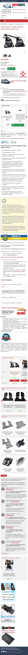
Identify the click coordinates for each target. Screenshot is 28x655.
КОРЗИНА (3, 15)
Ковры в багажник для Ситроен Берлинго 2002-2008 (20, 433)
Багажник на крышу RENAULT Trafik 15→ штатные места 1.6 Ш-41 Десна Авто (15, 505)
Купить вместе (18, 125)
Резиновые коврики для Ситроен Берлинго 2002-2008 (7, 433)
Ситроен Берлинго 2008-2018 (17, 138)
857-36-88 (6, 11)
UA (24, 1)
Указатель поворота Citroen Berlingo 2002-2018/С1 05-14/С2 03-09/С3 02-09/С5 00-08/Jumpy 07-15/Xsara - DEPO (20, 117)
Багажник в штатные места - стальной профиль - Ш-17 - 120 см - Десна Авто (14, 531)
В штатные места (19, 23)
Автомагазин (4, 23)
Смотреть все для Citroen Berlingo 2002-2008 (12, 257)
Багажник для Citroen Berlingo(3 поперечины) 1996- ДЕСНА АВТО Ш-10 (9, 574)
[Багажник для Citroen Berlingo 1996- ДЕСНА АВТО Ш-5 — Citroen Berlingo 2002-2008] (14, 42)
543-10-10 (6, 13)
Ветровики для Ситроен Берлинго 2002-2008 (20, 470)
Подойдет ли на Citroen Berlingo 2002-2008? (12, 285)
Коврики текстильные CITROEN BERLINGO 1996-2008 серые (8, 406)
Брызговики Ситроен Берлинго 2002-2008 (20, 451)
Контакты (14, 1)
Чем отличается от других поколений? (12, 302)
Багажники (11, 23)
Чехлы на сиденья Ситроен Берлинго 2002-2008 (7, 470)
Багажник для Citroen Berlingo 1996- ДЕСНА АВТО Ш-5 (7, 117)
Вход (25, 17)
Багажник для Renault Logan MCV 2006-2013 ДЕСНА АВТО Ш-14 (16, 492)
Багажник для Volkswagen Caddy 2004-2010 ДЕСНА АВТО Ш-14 (15, 545)
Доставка (3, 1)
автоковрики (14, 248)
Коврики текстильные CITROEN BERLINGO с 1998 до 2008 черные (20, 406)
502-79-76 (6, 10)
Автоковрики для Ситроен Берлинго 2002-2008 (7, 451)
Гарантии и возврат (9, 1)
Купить (12, 68)
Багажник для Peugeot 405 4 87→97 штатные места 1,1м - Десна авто (16, 518)
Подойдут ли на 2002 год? (9, 297)
